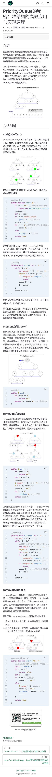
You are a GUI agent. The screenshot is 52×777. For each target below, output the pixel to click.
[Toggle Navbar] (48, 3)
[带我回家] (11, 3)
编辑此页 (8, 738)
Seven (7, 27)
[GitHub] (38, 3)
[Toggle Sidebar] (4, 3)
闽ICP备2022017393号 (26, 771)
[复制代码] (45, 199)
